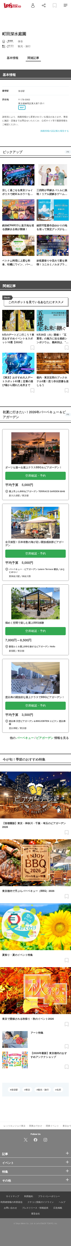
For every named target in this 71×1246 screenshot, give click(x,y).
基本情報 (9, 74)
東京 (28, 1089)
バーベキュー (25, 738)
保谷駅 (14, 1089)
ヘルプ (62, 1201)
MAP (22, 107)
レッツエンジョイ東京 (14, 1125)
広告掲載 (57, 1207)
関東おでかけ (35, 1125)
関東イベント (52, 1125)
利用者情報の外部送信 (11, 1201)
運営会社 (35, 1213)
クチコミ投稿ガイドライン (40, 1201)
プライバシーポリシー (49, 1196)
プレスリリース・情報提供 (35, 1207)
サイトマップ (12, 1196)
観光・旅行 (43, 1089)
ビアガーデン (45, 738)
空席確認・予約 (35, 475)
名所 (59, 1089)
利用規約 (28, 1196)
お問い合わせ (10, 1207)
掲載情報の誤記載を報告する (54, 130)
